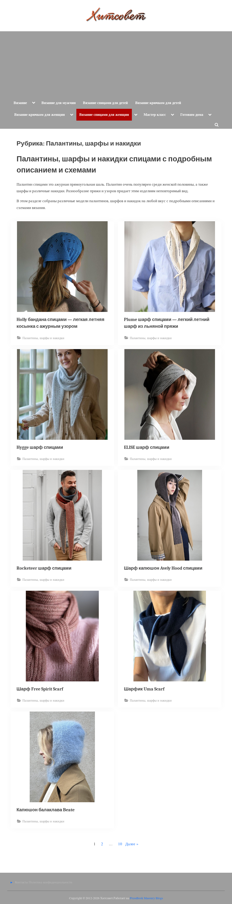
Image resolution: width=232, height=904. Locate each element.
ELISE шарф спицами (146, 447)
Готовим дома (191, 114)
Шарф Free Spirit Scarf (40, 689)
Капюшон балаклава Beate (46, 809)
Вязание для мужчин (58, 102)
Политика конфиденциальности (50, 882)
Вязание (20, 102)
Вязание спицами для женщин (104, 114)
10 (120, 843)
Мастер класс (155, 114)
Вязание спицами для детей (105, 102)
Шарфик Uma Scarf (144, 689)
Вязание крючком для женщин (39, 114)
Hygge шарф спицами (40, 447)
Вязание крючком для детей (158, 102)
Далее (130, 843)
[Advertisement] (116, 63)
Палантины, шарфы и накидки (43, 338)
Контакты (21, 882)
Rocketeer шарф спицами (44, 568)
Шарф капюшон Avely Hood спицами (163, 568)
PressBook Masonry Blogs (146, 898)
